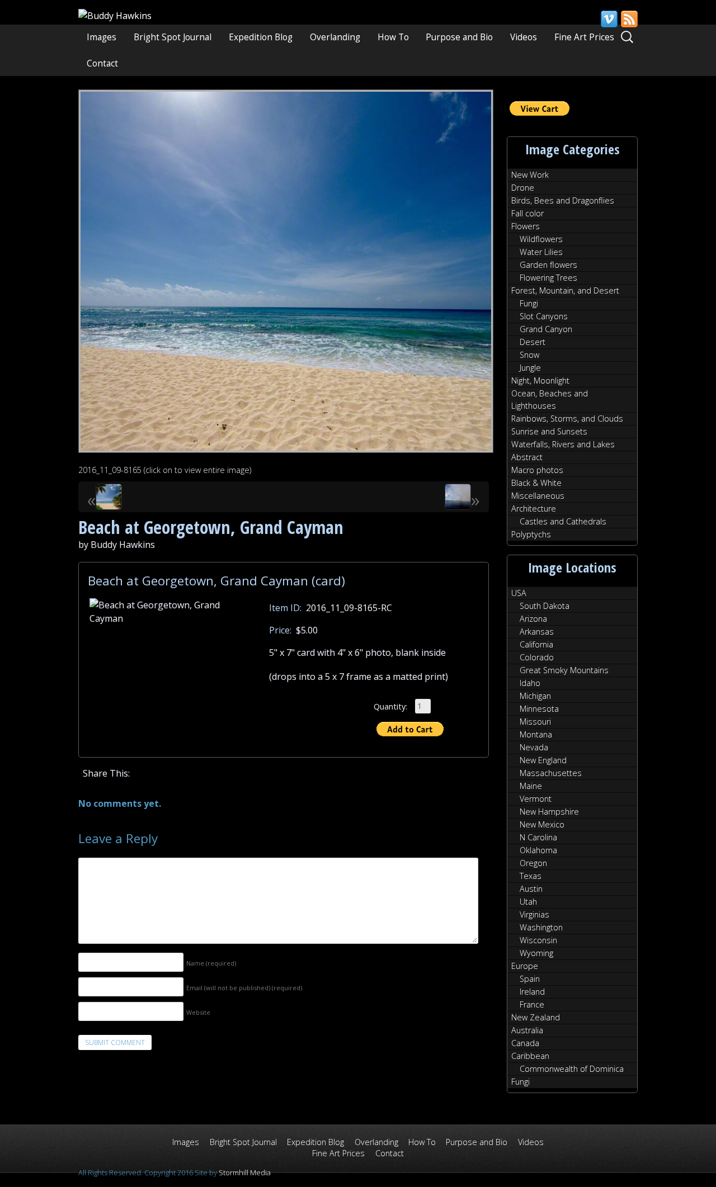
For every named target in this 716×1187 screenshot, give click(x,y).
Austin (531, 888)
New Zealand (535, 1017)
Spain (530, 978)
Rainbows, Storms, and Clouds (567, 418)
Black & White (536, 482)
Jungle (530, 367)
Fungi (529, 303)
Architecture (533, 508)
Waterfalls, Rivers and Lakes (563, 444)
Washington (541, 927)
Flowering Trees (548, 277)
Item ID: (285, 608)
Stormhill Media (245, 1172)
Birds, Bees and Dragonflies (562, 200)
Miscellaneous (537, 495)
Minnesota (539, 708)
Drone (522, 187)
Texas (530, 876)
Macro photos (537, 470)
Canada (525, 1043)
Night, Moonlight (540, 380)
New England (543, 760)
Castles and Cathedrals (563, 521)
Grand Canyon (546, 329)
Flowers (525, 226)
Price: (280, 630)
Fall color (527, 213)
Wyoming (536, 953)
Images (101, 37)
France (532, 1004)
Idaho (530, 683)
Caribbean (530, 1056)
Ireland (532, 991)
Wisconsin (538, 940)
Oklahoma (538, 850)
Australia (527, 1030)
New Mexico (542, 824)
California (536, 644)
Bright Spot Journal (172, 37)
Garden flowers (548, 264)
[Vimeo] (609, 19)
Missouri (535, 721)
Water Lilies (541, 252)
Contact (102, 63)
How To (393, 37)
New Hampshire (549, 811)
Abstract (527, 457)
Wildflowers (541, 239)
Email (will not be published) (244, 987)
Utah (528, 901)
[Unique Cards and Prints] (115, 16)
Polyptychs (531, 534)
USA (518, 593)
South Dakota (544, 605)
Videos (523, 37)
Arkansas (537, 631)
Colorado (537, 657)
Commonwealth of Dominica (572, 1068)
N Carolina (538, 837)
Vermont (536, 798)
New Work (530, 174)
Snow (529, 354)
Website (198, 1012)
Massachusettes (551, 773)
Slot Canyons (544, 316)
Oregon (533, 863)
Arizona (533, 618)
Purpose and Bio (459, 37)
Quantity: (390, 706)
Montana (536, 734)
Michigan (535, 696)
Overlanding (335, 37)
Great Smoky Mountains (564, 670)
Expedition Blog (261, 37)
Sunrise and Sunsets (549, 431)
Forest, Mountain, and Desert (565, 290)
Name (211, 963)
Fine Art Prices (584, 37)
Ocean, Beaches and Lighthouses (549, 399)
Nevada (534, 747)
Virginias (534, 914)
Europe (524, 966)
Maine (531, 786)
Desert (532, 342)
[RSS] (629, 19)
